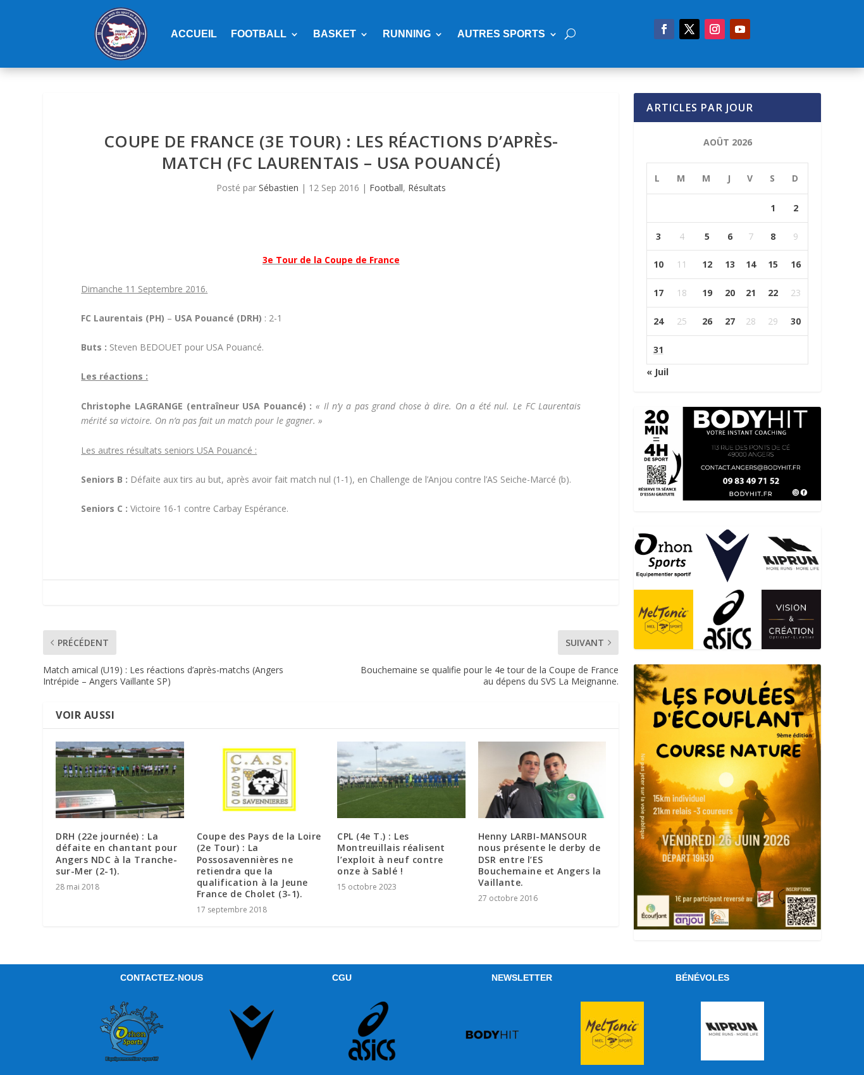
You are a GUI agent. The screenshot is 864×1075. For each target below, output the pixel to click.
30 (796, 321)
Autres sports (501, 33)
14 (751, 264)
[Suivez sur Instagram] (715, 29)
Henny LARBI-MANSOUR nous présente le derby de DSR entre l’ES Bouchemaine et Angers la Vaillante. (540, 859)
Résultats (427, 188)
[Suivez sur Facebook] (664, 29)
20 (730, 293)
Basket (334, 33)
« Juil (657, 372)
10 (658, 264)
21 (751, 293)
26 (707, 321)
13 (730, 264)
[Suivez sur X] (689, 29)
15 (773, 264)
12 (707, 264)
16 (796, 264)
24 (658, 321)
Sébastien (279, 188)
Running (407, 33)
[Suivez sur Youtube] (740, 29)
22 (773, 293)
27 (730, 321)
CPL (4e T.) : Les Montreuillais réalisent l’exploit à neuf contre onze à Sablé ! (391, 853)
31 (658, 350)
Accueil (194, 33)
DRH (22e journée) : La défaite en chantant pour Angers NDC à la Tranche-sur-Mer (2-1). (116, 853)
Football (259, 33)
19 (707, 293)
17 (658, 293)
